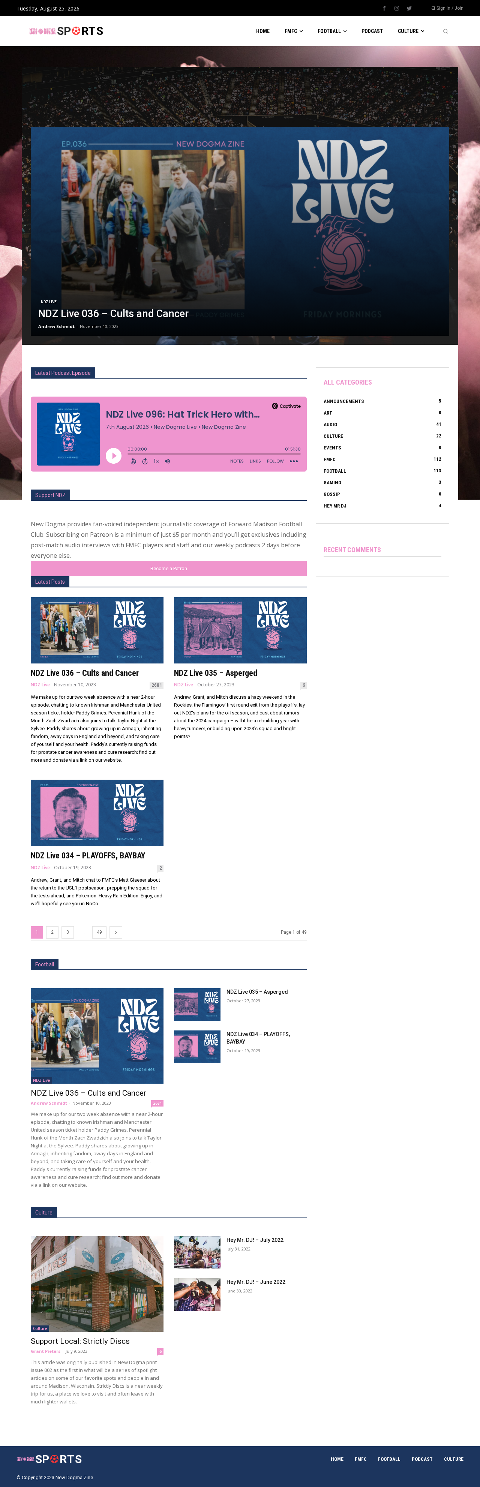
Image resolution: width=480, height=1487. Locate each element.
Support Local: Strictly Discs (80, 1341)
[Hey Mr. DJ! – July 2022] (197, 1252)
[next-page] (116, 932)
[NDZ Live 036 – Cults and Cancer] (240, 231)
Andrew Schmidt (49, 1103)
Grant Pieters (45, 1351)
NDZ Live (49, 302)
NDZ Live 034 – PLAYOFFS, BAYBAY (88, 855)
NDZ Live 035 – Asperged (215, 673)
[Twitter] (409, 8)
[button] (445, 31)
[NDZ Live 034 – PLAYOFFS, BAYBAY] (97, 813)
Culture (40, 1328)
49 (99, 932)
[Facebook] (384, 8)
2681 (157, 685)
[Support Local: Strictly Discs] (97, 1284)
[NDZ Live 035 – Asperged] (240, 630)
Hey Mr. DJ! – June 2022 (255, 1282)
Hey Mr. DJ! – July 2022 (255, 1240)
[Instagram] (397, 8)
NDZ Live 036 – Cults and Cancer (85, 673)
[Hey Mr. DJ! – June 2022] (197, 1294)
